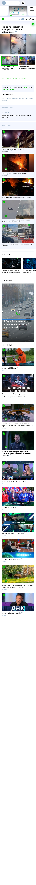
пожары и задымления (20, 78)
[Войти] (30, 19)
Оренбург (8, 78)
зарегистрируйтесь (9, 89)
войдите (26, 87)
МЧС (3, 78)
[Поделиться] (28, 53)
